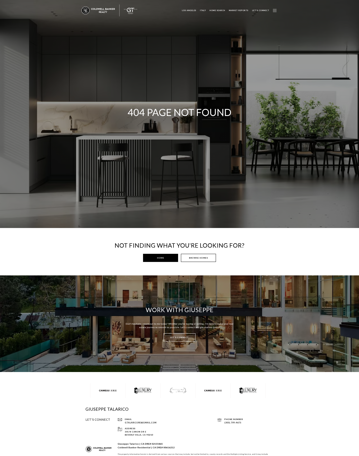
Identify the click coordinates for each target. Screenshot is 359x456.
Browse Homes (198, 258)
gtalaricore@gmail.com (141, 422)
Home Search (217, 10)
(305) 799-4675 (232, 422)
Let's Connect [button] (179, 337)
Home (160, 258)
